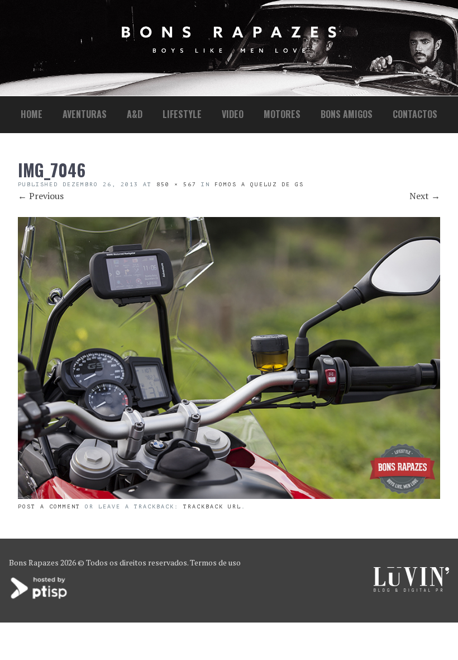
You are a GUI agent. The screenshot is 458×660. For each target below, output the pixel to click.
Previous (41, 196)
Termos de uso (215, 562)
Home (31, 114)
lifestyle (182, 114)
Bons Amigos (347, 114)
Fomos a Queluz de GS (259, 184)
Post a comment (49, 506)
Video (233, 114)
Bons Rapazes (34, 562)
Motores (282, 114)
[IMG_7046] (229, 495)
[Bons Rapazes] (229, 50)
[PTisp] (39, 597)
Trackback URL (212, 506)
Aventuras (85, 114)
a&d (134, 114)
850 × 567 (176, 184)
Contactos (415, 114)
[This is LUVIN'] (411, 588)
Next (424, 196)
